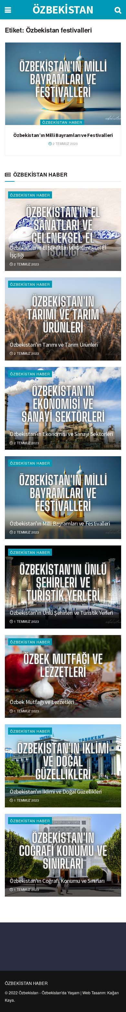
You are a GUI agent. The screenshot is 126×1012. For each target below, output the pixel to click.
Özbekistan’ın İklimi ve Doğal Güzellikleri (56, 791)
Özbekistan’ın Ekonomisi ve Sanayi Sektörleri (61, 434)
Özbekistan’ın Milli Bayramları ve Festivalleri (62, 135)
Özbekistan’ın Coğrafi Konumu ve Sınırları (57, 880)
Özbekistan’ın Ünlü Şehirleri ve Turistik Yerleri (61, 612)
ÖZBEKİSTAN (62, 9)
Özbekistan (28, 992)
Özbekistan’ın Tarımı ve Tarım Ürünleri (54, 344)
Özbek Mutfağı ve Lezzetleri (42, 702)
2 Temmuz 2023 (65, 143)
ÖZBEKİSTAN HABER (62, 122)
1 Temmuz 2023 (26, 621)
